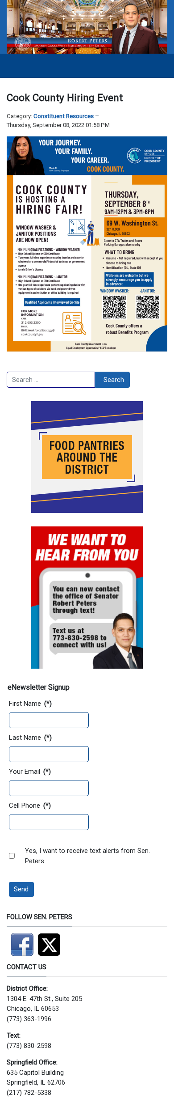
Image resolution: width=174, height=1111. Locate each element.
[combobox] (51, 380)
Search (114, 380)
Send (21, 889)
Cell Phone (30, 805)
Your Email (30, 772)
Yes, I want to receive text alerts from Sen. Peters (87, 856)
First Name (30, 704)
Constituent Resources (63, 116)
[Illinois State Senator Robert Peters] (87, 26)
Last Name (30, 738)
